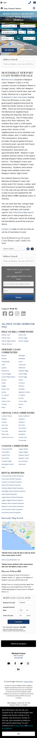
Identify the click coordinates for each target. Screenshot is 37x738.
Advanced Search (26, 50)
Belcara (4, 358)
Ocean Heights (6, 374)
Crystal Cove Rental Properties (12, 482)
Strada (4, 398)
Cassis (20, 362)
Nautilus (4, 419)
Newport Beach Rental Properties (13, 503)
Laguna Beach (23, 449)
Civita (3, 365)
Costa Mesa (6, 452)
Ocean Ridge (22, 374)
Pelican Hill (22, 335)
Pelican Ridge (22, 338)
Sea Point (21, 425)
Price (4, 36)
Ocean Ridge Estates (8, 377)
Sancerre (21, 386)
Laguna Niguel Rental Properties (12, 500)
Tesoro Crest (6, 401)
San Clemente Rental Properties (12, 509)
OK (18, 734)
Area (22, 23)
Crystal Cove (6, 455)
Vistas (3, 407)
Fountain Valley (7, 461)
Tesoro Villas (22, 401)
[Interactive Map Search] (18, 536)
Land (21, 44)
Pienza (20, 380)
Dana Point (5, 458)
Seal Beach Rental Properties (11, 512)
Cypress (4, 368)
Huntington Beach (8, 464)
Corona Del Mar (7, 449)
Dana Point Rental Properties (11, 485)
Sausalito (21, 389)
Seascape (5, 428)
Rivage (4, 386)
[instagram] (28, 663)
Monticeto (21, 368)
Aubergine (21, 355)
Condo (13, 44)
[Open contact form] (34, 2)
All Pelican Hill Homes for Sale (18, 325)
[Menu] (34, 8)
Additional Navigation (18, 643)
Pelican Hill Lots (7, 344)
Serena (4, 392)
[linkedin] (18, 669)
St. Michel (21, 395)
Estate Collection (24, 416)
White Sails (5, 434)
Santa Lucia (5, 389)
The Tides (5, 431)
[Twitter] (21, 663)
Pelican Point (6, 338)
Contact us (6, 229)
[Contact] (9, 663)
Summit (21, 398)
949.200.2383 (18, 658)
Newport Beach (23, 455)
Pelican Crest (6, 335)
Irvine (3, 467)
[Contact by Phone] (29, 2)
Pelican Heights (23, 341)
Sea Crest (5, 425)
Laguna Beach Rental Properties (12, 497)
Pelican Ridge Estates (9, 341)
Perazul (4, 380)
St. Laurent (5, 395)
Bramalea (21, 358)
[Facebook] (15, 663)
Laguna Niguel (23, 452)
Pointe (4, 383)
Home (5, 44)
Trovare (4, 404)
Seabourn (21, 422)
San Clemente (23, 461)
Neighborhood (7, 30)
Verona (20, 404)
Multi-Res (29, 44)
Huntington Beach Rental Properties (13, 491)
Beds (20, 30)
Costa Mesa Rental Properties (11, 479)
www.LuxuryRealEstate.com (11, 560)
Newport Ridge (23, 371)
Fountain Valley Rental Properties (13, 488)
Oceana (4, 422)
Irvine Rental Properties (9, 494)
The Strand (22, 428)
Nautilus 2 (21, 419)
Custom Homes (7, 416)
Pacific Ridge (22, 377)
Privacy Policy (28, 682)
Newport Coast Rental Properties (13, 506)
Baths (29, 30)
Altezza (4, 355)
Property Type (7, 42)
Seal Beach (22, 464)
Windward (21, 434)
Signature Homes (24, 392)
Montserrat (7, 79)
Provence (21, 383)
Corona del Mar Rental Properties (13, 476)
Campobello (6, 362)
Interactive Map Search (12, 518)
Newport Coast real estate (16, 97)
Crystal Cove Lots (7, 437)
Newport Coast (23, 458)
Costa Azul (22, 365)
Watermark (22, 431)
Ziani (20, 407)
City (3, 23)
